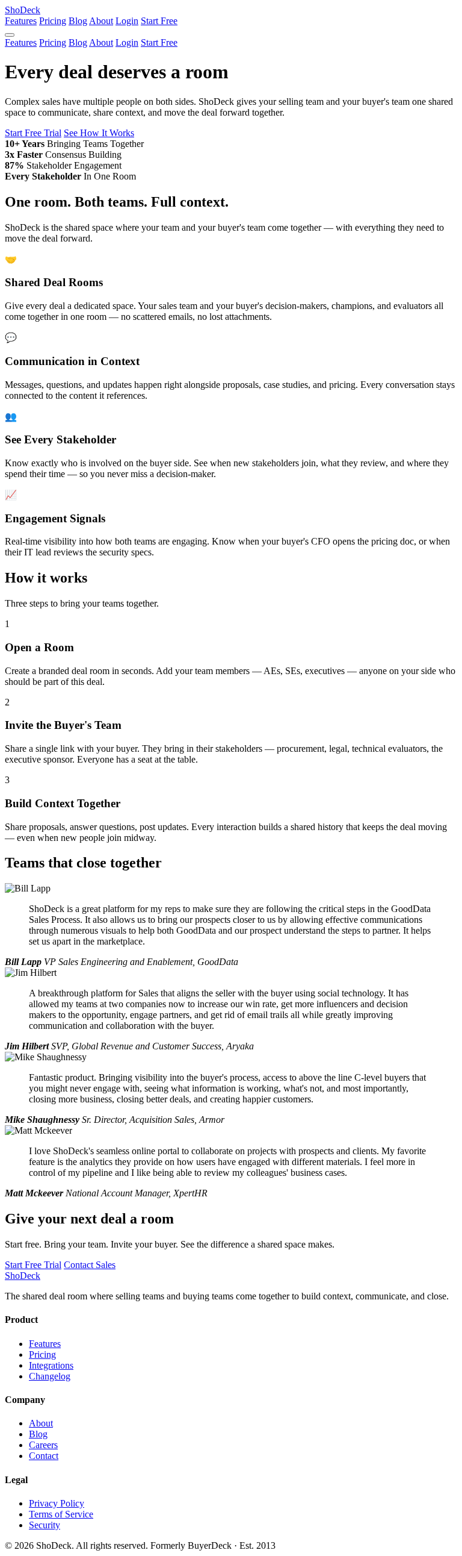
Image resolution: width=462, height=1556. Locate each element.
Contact (43, 1456)
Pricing (52, 21)
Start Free (159, 21)
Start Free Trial (33, 133)
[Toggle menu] (9, 35)
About (101, 21)
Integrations (51, 1365)
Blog (78, 21)
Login (127, 21)
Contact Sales (90, 1265)
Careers (43, 1445)
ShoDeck (22, 10)
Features (21, 21)
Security (44, 1525)
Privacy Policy (56, 1503)
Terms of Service (61, 1514)
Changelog (49, 1376)
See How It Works (99, 133)
